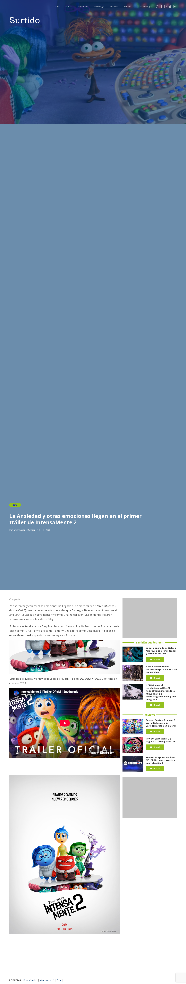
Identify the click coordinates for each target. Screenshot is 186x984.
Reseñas (114, 6)
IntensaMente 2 (47, 980)
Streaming (83, 6)
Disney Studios (30, 980)
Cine (58, 6)
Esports (69, 6)
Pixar (59, 980)
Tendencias (129, 6)
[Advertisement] (64, 957)
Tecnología (99, 6)
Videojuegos (146, 6)
